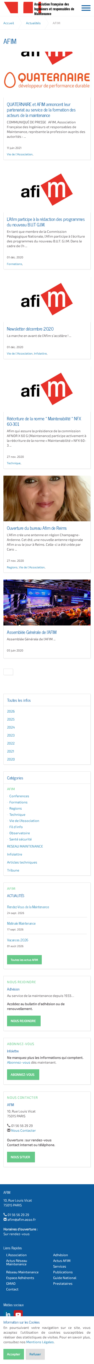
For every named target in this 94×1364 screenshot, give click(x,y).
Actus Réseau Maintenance (16, 1262)
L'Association (16, 1255)
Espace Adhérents (20, 1277)
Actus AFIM (61, 1260)
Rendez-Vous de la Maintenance (28, 906)
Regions (12, 567)
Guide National (64, 1277)
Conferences (19, 796)
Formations (14, 264)
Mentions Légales (40, 1342)
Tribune (13, 870)
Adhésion (13, 988)
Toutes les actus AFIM (24, 959)
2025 (11, 719)
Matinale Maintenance (21, 923)
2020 (11, 759)
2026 (11, 711)
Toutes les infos (19, 699)
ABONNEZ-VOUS (22, 1074)
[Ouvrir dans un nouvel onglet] (8, 1314)
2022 (11, 743)
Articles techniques (22, 862)
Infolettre (40, 353)
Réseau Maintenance (22, 1272)
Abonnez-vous (18, 1062)
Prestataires (63, 1283)
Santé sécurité (20, 839)
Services (59, 1266)
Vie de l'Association (20, 154)
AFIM (22, 7)
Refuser (35, 1354)
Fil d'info (16, 827)
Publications (63, 1272)
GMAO (11, 1283)
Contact (12, 1289)
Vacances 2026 (17, 939)
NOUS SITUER (20, 1157)
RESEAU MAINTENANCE (25, 846)
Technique (14, 463)
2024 (11, 727)
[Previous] (8, 672)
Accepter (13, 1354)
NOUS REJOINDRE (23, 1021)
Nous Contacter (23, 1130)
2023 (11, 735)
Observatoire (19, 833)
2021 (10, 751)
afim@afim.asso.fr (22, 1219)
